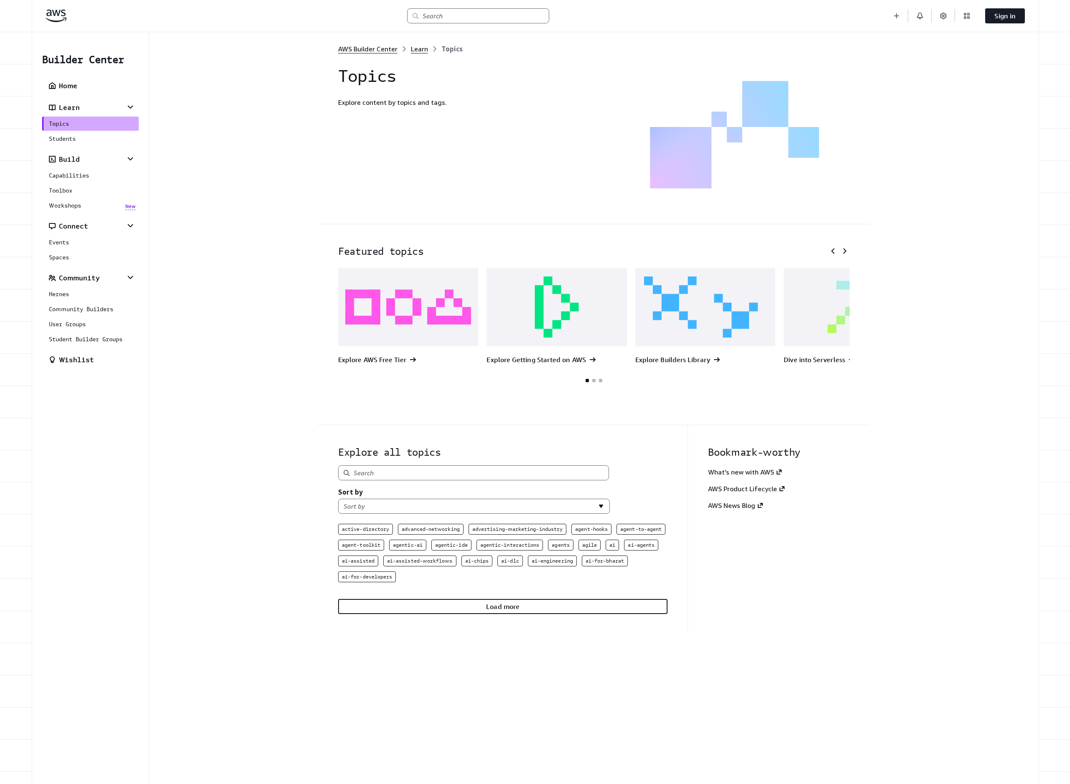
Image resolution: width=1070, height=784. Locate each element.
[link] (452, 49)
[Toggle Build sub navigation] (130, 159)
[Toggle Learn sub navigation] (130, 107)
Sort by (350, 492)
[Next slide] (845, 251)
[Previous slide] (833, 251)
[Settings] (943, 16)
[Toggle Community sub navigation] (130, 277)
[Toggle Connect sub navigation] (130, 226)
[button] (896, 16)
